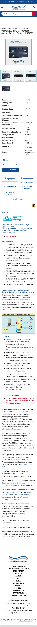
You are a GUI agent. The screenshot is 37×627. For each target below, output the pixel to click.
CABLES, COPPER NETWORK (15, 485)
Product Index (18, 583)
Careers (19, 576)
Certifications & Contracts (18, 568)
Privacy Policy (18, 593)
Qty (3, 164)
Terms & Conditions (18, 595)
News (18, 578)
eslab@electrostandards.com (16, 495)
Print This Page (11, 186)
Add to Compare (19, 199)
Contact (18, 586)
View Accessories (28, 182)
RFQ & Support (18, 571)
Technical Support (10, 193)
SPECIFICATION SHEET (11, 178)
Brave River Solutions (26, 621)
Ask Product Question (28, 187)
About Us (18, 573)
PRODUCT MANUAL (28, 178)
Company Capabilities (18, 566)
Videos (18, 581)
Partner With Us (18, 591)
